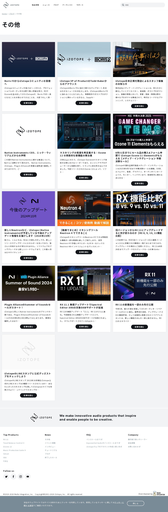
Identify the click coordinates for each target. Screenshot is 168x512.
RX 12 (5, 439)
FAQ (88, 434)
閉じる (135, 503)
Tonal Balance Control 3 (13, 443)
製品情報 (35, 5)
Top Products (11, 434)
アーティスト (67, 5)
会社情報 (131, 443)
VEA (5, 457)
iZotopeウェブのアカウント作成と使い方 (103, 446)
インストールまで (93, 439)
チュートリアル (51, 450)
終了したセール (51, 457)
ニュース (46, 5)
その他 (47, 439)
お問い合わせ (133, 446)
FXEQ (5, 461)
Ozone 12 (7, 446)
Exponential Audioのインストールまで (102, 443)
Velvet (6, 454)
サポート (80, 5)
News (48, 434)
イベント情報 (50, 443)
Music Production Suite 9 (14, 450)
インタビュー (50, 446)
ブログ (56, 5)
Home (4, 14)
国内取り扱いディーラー (137, 439)
